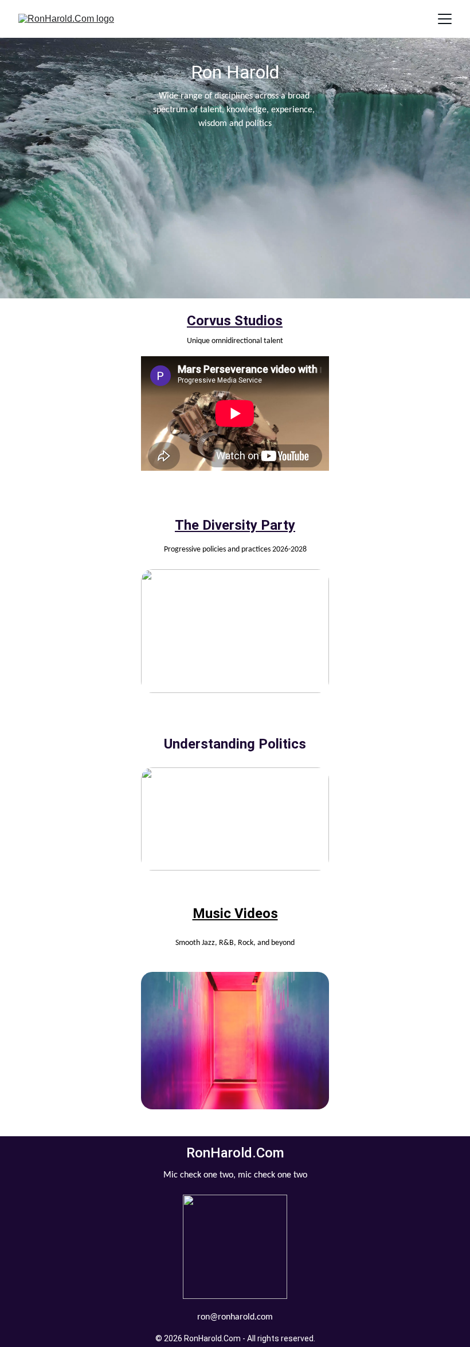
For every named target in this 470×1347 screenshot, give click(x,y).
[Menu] (445, 19)
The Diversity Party (235, 525)
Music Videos (235, 913)
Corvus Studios (235, 321)
